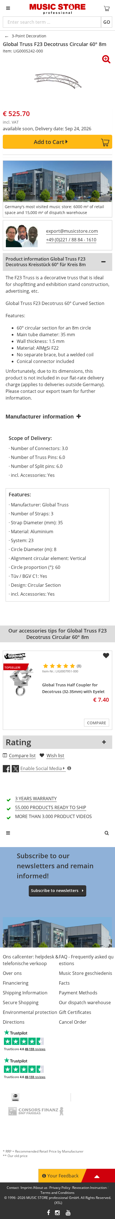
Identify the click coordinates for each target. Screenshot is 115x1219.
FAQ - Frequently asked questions (86, 960)
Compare (96, 722)
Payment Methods (78, 993)
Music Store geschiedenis (85, 973)
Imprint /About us (34, 1187)
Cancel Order (73, 1022)
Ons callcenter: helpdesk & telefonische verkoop (31, 960)
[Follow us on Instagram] (58, 1213)
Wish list (55, 755)
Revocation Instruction (89, 1187)
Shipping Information (25, 993)
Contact (13, 1187)
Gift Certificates (75, 1012)
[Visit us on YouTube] (68, 1213)
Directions (14, 1022)
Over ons (12, 973)
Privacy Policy (59, 1187)
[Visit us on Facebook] (48, 1213)
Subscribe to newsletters (54, 890)
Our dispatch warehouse (85, 1002)
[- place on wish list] (106, 655)
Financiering (15, 983)
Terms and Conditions (57, 1192)
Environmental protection (30, 1012)
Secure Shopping (21, 1002)
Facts (64, 983)
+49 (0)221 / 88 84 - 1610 (71, 240)
